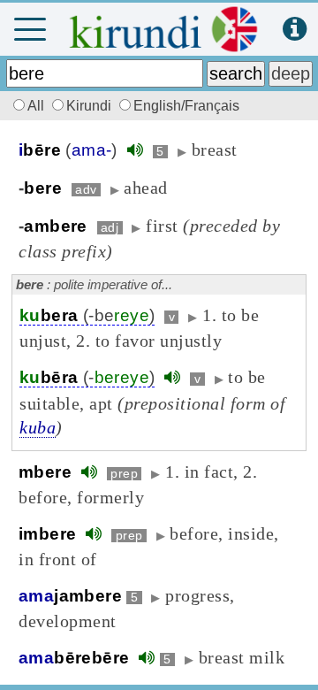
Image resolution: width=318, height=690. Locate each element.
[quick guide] (295, 29)
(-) (87, 377)
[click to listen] (135, 150)
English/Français (186, 105)
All (37, 105)
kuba (37, 427)
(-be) (87, 315)
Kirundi (90, 105)
